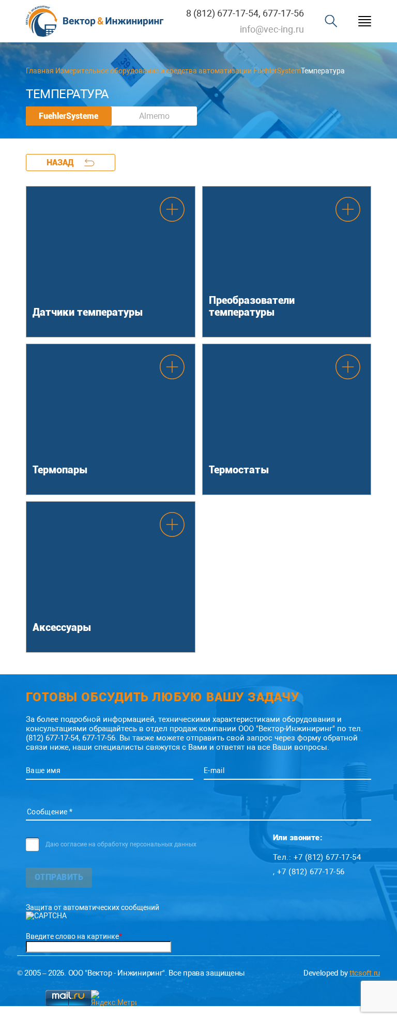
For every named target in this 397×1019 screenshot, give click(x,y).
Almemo (154, 116)
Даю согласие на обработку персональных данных (120, 844)
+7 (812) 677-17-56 (311, 871)
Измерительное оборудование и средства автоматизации (153, 71)
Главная (40, 71)
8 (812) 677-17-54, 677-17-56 (245, 13)
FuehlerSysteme (68, 116)
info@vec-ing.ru (272, 29)
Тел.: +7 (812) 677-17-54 (317, 857)
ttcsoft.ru (364, 973)
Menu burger (364, 21)
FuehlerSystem (277, 71)
